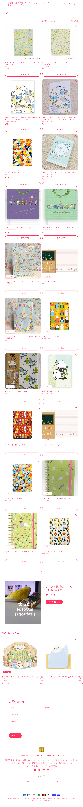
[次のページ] (47, 571)
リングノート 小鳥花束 (12, 172)
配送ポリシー (34, 800)
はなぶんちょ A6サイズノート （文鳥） (18, 228)
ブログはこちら (54, 602)
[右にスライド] (46, 690)
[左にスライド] (37, 690)
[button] (4, 4)
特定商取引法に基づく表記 (47, 800)
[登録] (57, 781)
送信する (15, 736)
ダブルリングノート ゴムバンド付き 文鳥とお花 (21, 551)
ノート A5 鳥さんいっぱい (51, 445)
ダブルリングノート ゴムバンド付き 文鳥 (56, 498)
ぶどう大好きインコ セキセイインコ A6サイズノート (60, 228)
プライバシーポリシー (63, 798)
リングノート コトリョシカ (50, 336)
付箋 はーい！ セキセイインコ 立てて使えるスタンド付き (58, 677)
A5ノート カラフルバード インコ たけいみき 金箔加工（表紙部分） (22, 63)
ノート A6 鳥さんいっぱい (51, 281)
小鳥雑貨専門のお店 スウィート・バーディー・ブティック (29, 798)
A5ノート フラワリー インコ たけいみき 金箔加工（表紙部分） (22, 282)
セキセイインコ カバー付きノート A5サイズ (19, 391)
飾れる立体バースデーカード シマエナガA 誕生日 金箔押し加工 (20, 677)
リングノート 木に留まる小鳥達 (52, 551)
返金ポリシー (51, 798)
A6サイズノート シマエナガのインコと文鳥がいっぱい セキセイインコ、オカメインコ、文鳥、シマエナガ (60, 118)
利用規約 (73, 798)
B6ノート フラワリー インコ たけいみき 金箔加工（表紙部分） (22, 337)
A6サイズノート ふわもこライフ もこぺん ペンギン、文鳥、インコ (59, 173)
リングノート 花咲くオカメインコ (16, 445)
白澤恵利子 (53, 766)
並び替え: (45, 21)
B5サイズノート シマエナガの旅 (52, 391)
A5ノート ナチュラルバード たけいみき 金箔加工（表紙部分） (59, 63)
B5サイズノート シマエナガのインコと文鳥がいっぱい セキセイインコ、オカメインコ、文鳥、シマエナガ (23, 118)
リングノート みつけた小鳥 (13, 498)
